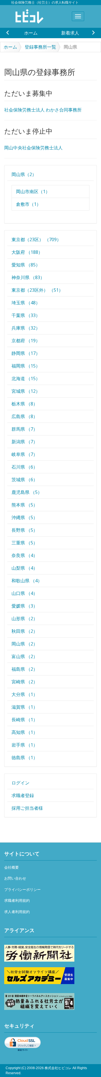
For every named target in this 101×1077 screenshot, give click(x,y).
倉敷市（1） (28, 204)
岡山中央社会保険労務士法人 (33, 147)
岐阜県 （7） (25, 454)
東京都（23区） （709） (36, 239)
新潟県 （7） (25, 442)
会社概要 (11, 867)
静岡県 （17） (26, 353)
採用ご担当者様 (27, 808)
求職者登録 (23, 795)
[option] (30, 33)
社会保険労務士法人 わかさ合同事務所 (43, 110)
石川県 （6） (25, 467)
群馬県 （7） (25, 429)
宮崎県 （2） (25, 682)
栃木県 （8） (25, 404)
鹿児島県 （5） (27, 492)
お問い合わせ (15, 878)
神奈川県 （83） (28, 277)
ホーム (31, 33)
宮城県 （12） (26, 391)
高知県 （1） (25, 732)
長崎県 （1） (25, 720)
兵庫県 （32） (26, 328)
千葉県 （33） (26, 315)
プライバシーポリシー (22, 889)
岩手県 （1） (25, 745)
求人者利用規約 (17, 912)
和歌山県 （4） (27, 581)
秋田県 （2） (25, 631)
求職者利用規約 (17, 900)
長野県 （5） (25, 530)
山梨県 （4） (25, 568)
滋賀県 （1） (25, 707)
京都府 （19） (26, 340)
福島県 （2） (25, 669)
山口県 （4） (25, 593)
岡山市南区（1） (33, 191)
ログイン (20, 783)
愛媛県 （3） (25, 606)
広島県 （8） (25, 416)
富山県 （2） (25, 656)
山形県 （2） (25, 618)
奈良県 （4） (25, 555)
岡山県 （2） (25, 644)
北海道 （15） (26, 378)
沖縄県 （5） (25, 517)
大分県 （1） (25, 694)
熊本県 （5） (25, 505)
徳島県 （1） (25, 757)
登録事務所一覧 (40, 47)
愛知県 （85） (26, 265)
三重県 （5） (25, 543)
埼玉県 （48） (26, 303)
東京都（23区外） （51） (37, 290)
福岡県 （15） (26, 366)
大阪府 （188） (27, 252)
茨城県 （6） (25, 479)
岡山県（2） (24, 174)
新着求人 (70, 33)
